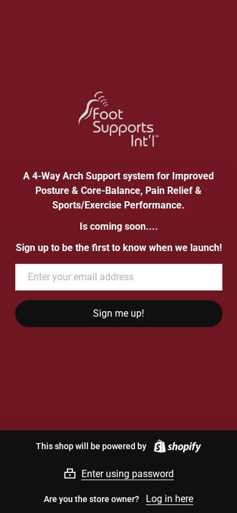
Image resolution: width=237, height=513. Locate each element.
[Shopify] (175, 446)
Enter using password (127, 474)
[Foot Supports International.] (119, 119)
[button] (118, 473)
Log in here (169, 498)
